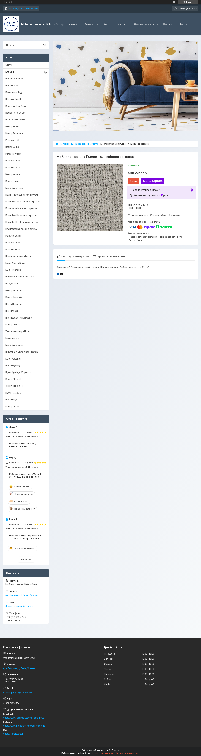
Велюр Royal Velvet (15, 113)
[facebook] (58, 274)
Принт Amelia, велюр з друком (21, 208)
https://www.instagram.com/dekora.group (24, 726)
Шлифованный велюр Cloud (19, 276)
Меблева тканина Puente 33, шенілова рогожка (22, 444)
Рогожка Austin (13, 154)
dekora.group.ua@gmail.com (19, 606)
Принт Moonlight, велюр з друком (22, 201)
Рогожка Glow (12, 160)
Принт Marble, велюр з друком (21, 215)
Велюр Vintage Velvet (16, 106)
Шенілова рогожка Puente (84, 144)
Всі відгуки (26, 559)
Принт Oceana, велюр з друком (21, 229)
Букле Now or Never (15, 263)
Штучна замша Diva (15, 119)
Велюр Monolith (13, 290)
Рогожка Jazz (12, 167)
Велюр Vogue (12, 147)
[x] (61, 274)
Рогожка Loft (12, 140)
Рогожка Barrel (13, 236)
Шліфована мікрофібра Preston (21, 352)
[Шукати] (45, 45)
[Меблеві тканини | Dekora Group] (11, 24)
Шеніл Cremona (13, 304)
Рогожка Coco (12, 242)
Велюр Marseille (13, 379)
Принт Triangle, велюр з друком (21, 195)
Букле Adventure (14, 359)
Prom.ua (115, 750)
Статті (106, 24)
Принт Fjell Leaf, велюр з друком (21, 222)
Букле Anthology (13, 92)
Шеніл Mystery (12, 365)
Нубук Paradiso (13, 393)
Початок (72, 24)
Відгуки (122, 24)
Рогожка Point (12, 249)
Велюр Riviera (12, 324)
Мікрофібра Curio (14, 345)
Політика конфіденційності (128, 753)
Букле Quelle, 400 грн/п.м (18, 372)
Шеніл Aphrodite (13, 99)
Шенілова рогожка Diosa (18, 256)
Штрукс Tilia (11, 283)
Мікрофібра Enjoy (14, 188)
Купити (133, 181)
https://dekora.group (13, 733)
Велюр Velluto (12, 174)
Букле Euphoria (13, 270)
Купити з (147, 181)
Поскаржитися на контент (102, 753)
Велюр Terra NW (13, 297)
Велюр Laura (12, 181)
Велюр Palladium (14, 133)
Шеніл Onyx (11, 399)
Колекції (89, 24)
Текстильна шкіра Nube (17, 331)
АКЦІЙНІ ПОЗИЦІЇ (14, 386)
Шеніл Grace (11, 311)
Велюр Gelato (12, 406)
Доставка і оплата (144, 24)
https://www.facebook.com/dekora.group (23, 718)
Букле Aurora (12, 338)
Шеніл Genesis (12, 85)
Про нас (167, 24)
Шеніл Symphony (14, 78)
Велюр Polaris (12, 126)
